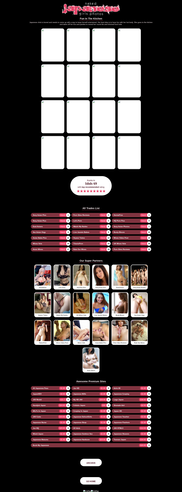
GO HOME (91, 481)
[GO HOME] (91, 16)
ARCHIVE (91, 463)
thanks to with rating (91, 186)
